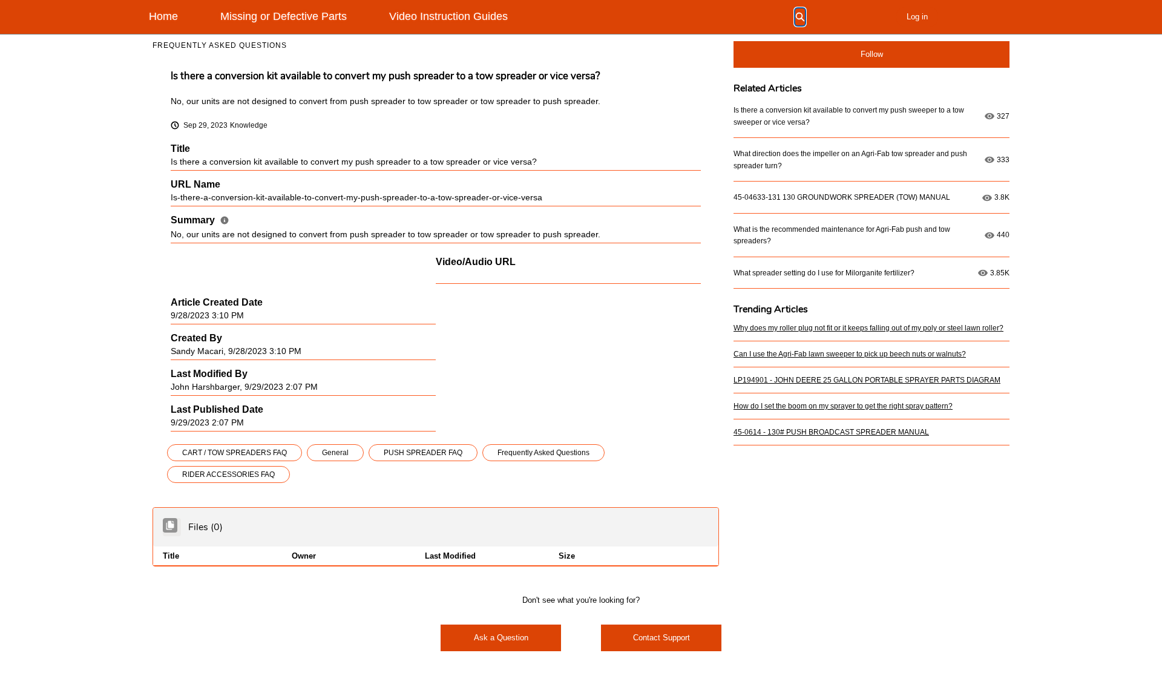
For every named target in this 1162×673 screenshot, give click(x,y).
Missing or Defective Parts (283, 16)
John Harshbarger (205, 387)
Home (163, 16)
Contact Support (661, 637)
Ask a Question (501, 637)
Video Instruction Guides (448, 16)
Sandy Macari (197, 351)
